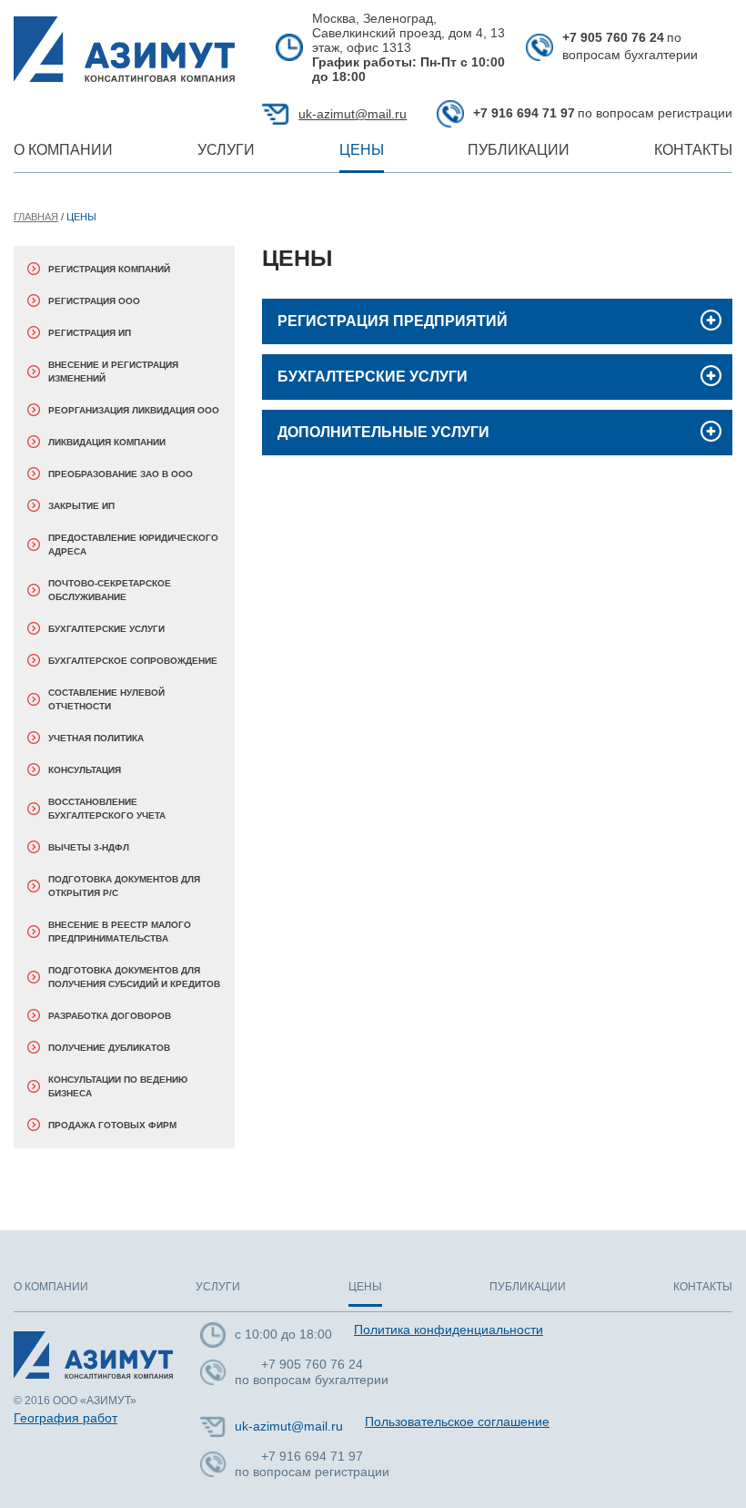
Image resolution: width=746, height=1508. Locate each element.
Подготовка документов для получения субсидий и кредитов (134, 977)
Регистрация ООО (94, 301)
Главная (36, 216)
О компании (63, 150)
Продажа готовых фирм (112, 1125)
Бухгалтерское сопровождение (132, 661)
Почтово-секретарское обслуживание (109, 590)
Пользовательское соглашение (457, 1421)
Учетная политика (96, 738)
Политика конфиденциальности (448, 1329)
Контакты (693, 150)
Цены (361, 150)
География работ (65, 1418)
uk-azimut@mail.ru (352, 114)
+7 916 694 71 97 (524, 113)
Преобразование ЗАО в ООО (120, 474)
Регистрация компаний (109, 269)
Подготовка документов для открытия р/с (124, 886)
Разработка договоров (109, 1016)
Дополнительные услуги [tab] (383, 432)
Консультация (84, 770)
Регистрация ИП (89, 333)
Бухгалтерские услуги (106, 629)
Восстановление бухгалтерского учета (107, 808)
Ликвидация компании (107, 442)
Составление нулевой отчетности (106, 699)
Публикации (519, 150)
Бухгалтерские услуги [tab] (372, 376)
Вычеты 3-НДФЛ (88, 847)
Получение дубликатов (109, 1048)
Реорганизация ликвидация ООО (133, 410)
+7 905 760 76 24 (613, 37)
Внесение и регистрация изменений (113, 371)
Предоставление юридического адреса (133, 544)
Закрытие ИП (81, 506)
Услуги (226, 150)
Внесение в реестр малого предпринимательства (119, 931)
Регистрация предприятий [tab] (392, 321)
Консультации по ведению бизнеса (117, 1086)
